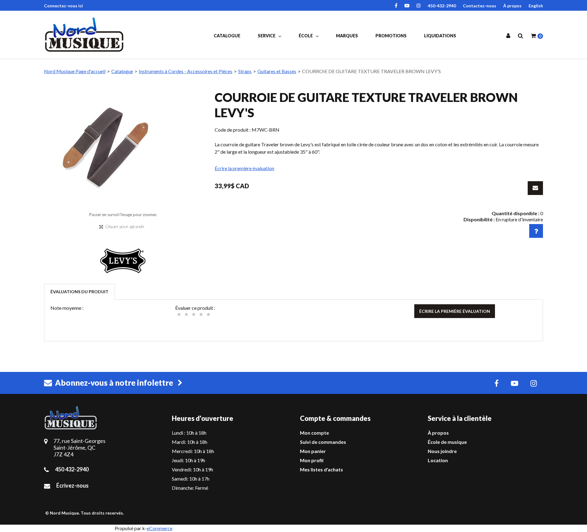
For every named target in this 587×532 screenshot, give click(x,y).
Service (267, 35)
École (306, 35)
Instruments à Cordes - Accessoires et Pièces (185, 71)
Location (438, 460)
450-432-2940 (442, 5)
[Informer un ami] (535, 188)
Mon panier (313, 451)
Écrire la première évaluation (244, 168)
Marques (347, 35)
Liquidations (440, 35)
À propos (512, 5)
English (536, 5)
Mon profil (311, 460)
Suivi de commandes (323, 442)
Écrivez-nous (72, 485)
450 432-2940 (72, 469)
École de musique (447, 442)
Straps (245, 71)
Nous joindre (442, 451)
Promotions (391, 35)
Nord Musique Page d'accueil (74, 71)
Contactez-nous (479, 5)
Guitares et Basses (276, 71)
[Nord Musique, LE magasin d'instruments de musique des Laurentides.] (85, 34)
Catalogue (227, 35)
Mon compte (314, 433)
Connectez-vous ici (63, 5)
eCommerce (159, 528)
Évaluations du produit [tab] (79, 291)
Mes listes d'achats (321, 469)
